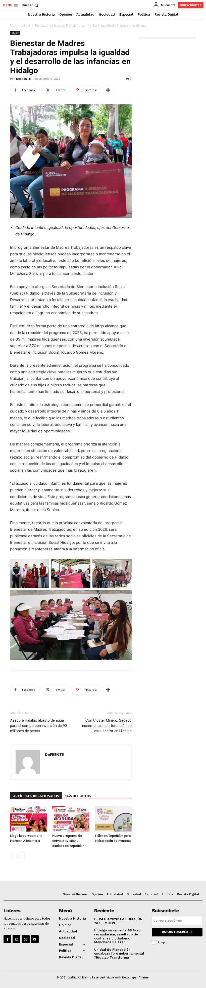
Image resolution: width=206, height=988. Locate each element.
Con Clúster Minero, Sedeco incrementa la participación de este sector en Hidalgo (107, 725)
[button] (30, 5)
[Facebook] (7, 939)
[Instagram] (16, 939)
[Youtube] (35, 939)
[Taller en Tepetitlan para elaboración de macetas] (113, 818)
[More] (108, 90)
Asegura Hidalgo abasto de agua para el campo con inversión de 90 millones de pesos (38, 725)
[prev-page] (13, 856)
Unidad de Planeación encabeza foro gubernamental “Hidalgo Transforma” (119, 953)
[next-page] (21, 856)
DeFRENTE (23, 78)
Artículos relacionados (36, 795)
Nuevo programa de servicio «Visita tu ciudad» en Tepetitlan (68, 841)
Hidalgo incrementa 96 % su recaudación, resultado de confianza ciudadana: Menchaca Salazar (117, 936)
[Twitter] (25, 939)
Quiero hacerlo (175, 932)
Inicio (14, 25)
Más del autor (78, 795)
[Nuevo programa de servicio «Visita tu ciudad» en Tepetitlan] (70, 818)
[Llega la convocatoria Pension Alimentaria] (28, 818)
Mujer (26, 25)
